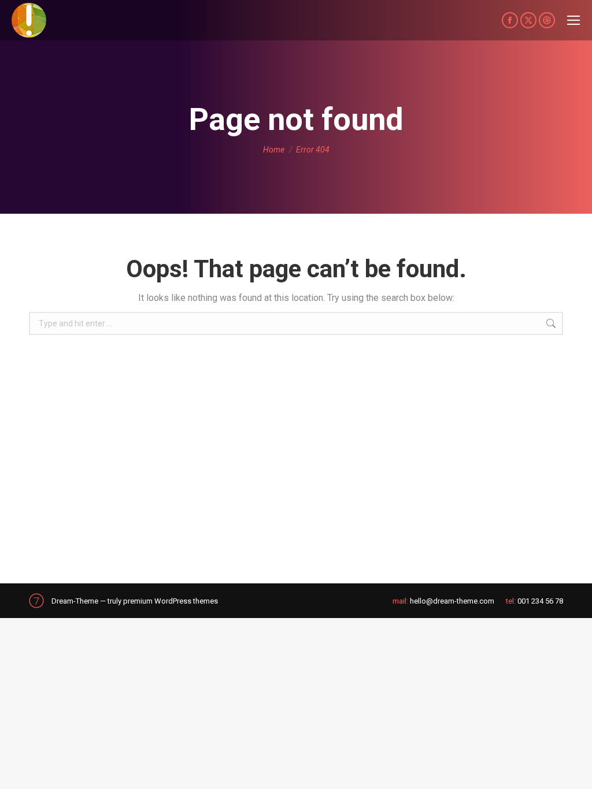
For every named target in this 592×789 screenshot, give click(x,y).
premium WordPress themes (170, 601)
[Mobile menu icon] (573, 20)
